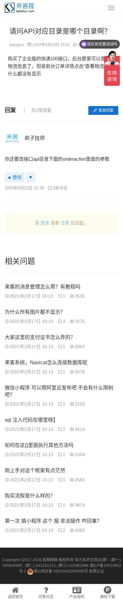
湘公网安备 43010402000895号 (60, 571)
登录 (44, 222)
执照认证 (96, 571)
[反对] (30, 177)
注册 (65, 222)
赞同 (17, 177)
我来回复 (106, 110)
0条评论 (60, 188)
